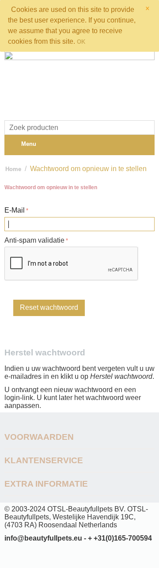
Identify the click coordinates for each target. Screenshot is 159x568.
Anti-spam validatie (34, 240)
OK (81, 41)
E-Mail (14, 210)
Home (13, 169)
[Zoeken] (148, 128)
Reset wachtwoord (49, 307)
